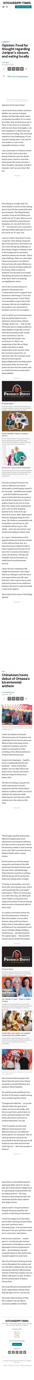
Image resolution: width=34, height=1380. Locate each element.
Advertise (17, 1337)
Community (6, 42)
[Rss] (24, 1352)
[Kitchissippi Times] (17, 3)
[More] (26, 69)
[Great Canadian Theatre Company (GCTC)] (17, 421)
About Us (17, 1332)
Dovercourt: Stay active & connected (16, 468)
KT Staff (6, 62)
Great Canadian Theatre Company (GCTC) (15, 434)
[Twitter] (20, 1352)
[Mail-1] (9, 1352)
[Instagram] (13, 1352)
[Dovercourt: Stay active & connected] (17, 455)
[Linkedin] (22, 69)
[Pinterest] (17, 69)
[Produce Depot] (17, 391)
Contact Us (17, 1333)
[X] (13, 69)
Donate (17, 1335)
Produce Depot (7, 403)
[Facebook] (9, 69)
